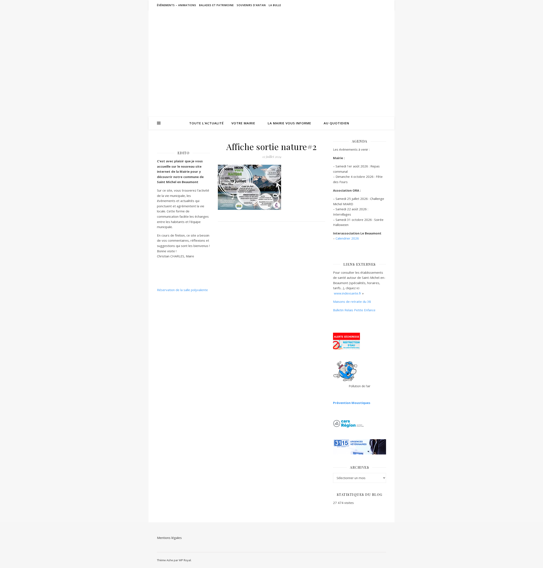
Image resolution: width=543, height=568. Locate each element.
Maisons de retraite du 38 (352, 301)
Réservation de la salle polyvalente (182, 290)
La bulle (275, 5)
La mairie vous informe (289, 123)
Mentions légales (169, 538)
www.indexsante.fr (347, 293)
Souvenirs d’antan (251, 5)
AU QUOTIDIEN (336, 123)
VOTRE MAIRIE (243, 123)
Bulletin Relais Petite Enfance (354, 310)
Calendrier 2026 (347, 238)
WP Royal (185, 560)
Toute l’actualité (206, 123)
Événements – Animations (176, 5)
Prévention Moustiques (351, 403)
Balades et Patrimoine (216, 5)
